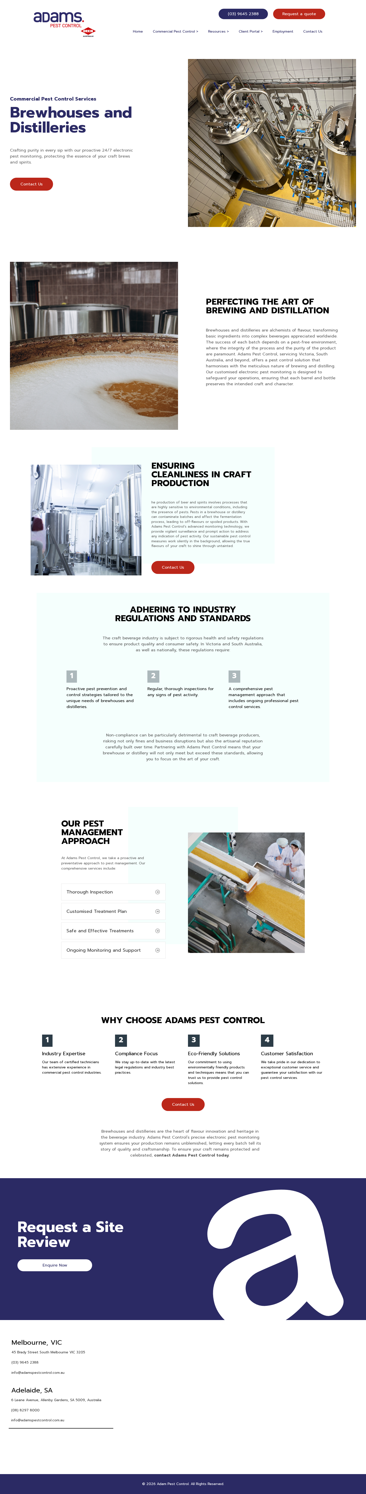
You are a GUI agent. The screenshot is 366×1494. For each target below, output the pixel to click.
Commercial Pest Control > (175, 31)
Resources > (218, 31)
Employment (283, 31)
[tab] (61, 1356)
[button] (113, 892)
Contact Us (312, 31)
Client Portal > (251, 31)
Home (138, 31)
